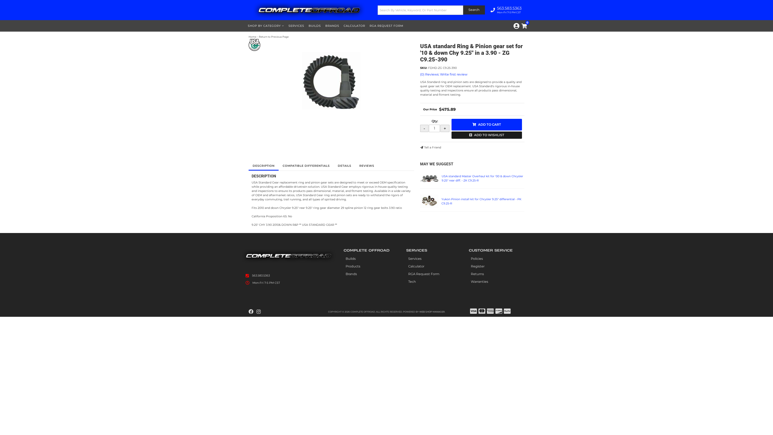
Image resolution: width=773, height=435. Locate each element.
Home (252, 36)
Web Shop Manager (432, 311)
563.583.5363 (261, 275)
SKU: (423, 68)
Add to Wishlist (489, 135)
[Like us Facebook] (251, 311)
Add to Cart (489, 124)
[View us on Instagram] (258, 311)
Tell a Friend (432, 147)
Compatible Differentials (306, 166)
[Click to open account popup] (516, 26)
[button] (431, 10)
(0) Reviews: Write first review (443, 74)
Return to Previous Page (274, 36)
